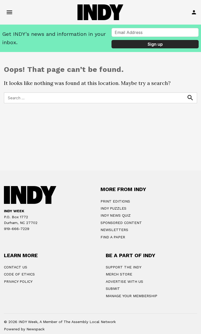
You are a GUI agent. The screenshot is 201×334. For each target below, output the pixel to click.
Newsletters (114, 230)
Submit (113, 288)
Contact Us (15, 267)
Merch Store (119, 274)
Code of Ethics (19, 274)
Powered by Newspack (24, 329)
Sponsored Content (121, 223)
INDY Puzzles (113, 208)
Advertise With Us (124, 281)
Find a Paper (112, 237)
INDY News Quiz (115, 215)
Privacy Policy (18, 281)
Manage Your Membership (131, 296)
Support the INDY (123, 267)
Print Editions (115, 201)
